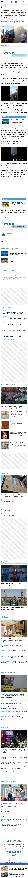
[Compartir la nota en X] (7, 53)
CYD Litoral (24, 844)
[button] (14, 153)
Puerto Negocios (9, 849)
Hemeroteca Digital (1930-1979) (8, 859)
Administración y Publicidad (7, 861)
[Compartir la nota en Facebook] (4, 53)
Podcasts (6, 846)
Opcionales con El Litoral (11, 862)
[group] (3, 159)
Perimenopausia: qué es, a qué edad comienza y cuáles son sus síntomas (13, 312)
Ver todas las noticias (7, 339)
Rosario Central (12, 242)
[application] (14, 93)
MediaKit (20, 862)
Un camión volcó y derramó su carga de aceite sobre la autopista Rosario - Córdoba (15, 330)
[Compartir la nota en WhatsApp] (10, 53)
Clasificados (18, 844)
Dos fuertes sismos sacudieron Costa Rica (14, 335)
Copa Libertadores (22, 242)
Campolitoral (4, 844)
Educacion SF (20, 849)
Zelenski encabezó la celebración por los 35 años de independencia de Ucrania (15, 318)
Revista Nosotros (11, 844)
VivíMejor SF (21, 846)
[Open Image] (3, 28)
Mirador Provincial (13, 846)
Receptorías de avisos (21, 859)
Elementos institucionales (21, 861)
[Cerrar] (25, 55)
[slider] (14, 157)
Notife (14, 849)
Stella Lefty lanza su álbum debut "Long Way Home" (14, 324)
